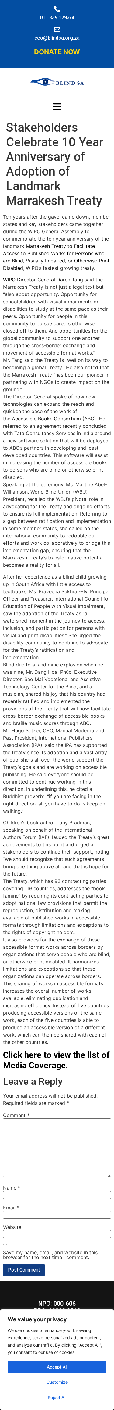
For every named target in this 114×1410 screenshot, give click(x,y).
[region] (57, 1359)
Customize (57, 1382)
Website (12, 1227)
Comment (16, 1115)
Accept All (57, 1366)
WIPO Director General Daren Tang (43, 280)
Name (11, 1187)
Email (11, 1207)
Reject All (57, 1397)
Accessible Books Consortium (46, 419)
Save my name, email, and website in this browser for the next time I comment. (50, 1255)
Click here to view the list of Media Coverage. (56, 1060)
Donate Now (57, 52)
